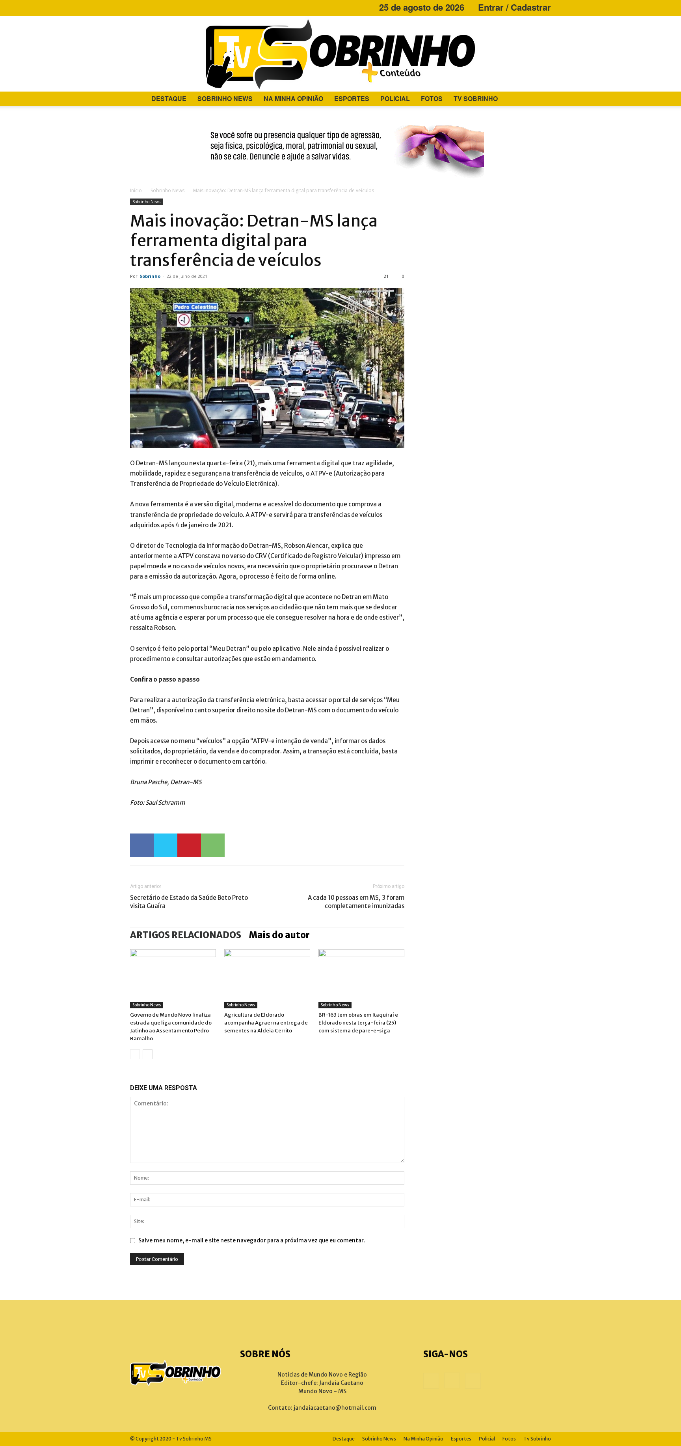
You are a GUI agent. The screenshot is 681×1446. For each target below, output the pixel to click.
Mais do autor (279, 935)
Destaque (168, 98)
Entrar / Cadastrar (514, 7)
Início (136, 190)
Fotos (432, 98)
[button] (541, 99)
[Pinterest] (189, 845)
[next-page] (148, 1054)
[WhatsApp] (213, 845)
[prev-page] (135, 1054)
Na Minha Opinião (293, 98)
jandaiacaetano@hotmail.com (335, 1407)
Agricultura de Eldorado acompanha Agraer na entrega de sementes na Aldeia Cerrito (266, 1022)
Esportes (351, 98)
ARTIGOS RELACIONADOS (185, 935)
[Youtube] (162, 7)
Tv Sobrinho (476, 98)
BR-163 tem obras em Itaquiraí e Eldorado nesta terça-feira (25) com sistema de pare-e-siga (358, 1022)
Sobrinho (150, 276)
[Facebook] (136, 7)
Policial (395, 98)
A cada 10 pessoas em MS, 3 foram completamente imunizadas (356, 902)
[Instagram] (149, 7)
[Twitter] (165, 845)
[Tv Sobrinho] (340, 54)
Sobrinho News (225, 98)
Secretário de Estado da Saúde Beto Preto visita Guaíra (189, 902)
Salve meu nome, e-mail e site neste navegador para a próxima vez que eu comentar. (251, 1240)
